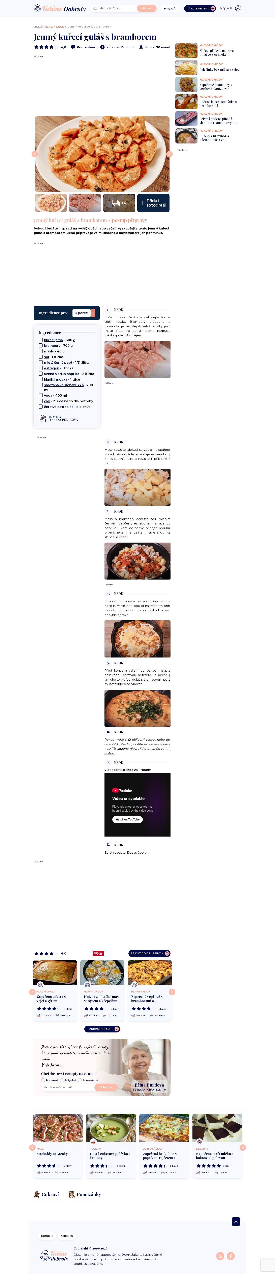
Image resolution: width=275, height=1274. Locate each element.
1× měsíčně (90, 1080)
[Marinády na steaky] (58, 1128)
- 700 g (58, 346)
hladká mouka (55, 379)
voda (48, 395)
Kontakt (47, 1236)
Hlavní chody (55, 26)
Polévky (95, 1148)
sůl (46, 357)
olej (47, 401)
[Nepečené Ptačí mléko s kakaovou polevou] (217, 1128)
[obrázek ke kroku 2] (137, 487)
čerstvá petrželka (58, 407)
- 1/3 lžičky (67, 363)
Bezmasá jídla (153, 1148)
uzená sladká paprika (61, 374)
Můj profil (226, 8)
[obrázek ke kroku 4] (137, 639)
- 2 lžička (69, 374)
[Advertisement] (102, 86)
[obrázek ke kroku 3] (137, 561)
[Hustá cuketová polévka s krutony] (111, 1128)
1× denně (52, 1080)
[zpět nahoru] (236, 1221)
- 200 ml (68, 387)
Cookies (67, 1236)
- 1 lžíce (62, 379)
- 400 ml (55, 395)
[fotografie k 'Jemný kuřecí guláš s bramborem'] (51, 203)
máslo (49, 351)
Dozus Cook (136, 852)
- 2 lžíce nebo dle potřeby (68, 401)
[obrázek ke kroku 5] (137, 708)
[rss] (221, 1256)
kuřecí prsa (53, 340)
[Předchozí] (32, 992)
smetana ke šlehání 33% (64, 385)
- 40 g (54, 351)
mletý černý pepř (58, 363)
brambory (52, 346)
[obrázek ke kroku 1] (137, 359)
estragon (51, 368)
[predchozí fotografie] (35, 154)
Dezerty (202, 1148)
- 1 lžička (53, 357)
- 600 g (59, 340)
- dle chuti (67, 407)
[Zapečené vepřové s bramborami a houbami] (150, 972)
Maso (40, 1148)
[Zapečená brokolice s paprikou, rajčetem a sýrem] (164, 1128)
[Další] (172, 992)
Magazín (170, 8)
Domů (38, 26)
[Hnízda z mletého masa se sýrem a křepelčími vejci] (102, 972)
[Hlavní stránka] (60, 8)
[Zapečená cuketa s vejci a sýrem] (55, 972)
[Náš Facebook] (231, 1256)
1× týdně (70, 1080)
